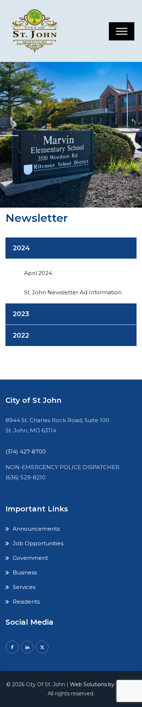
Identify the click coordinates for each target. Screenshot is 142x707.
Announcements (36, 528)
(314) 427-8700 (25, 451)
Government (30, 557)
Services (24, 587)
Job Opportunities (38, 543)
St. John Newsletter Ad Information (73, 292)
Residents (26, 601)
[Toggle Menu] (121, 31)
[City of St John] (36, 31)
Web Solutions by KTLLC (101, 684)
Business (25, 572)
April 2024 (38, 273)
